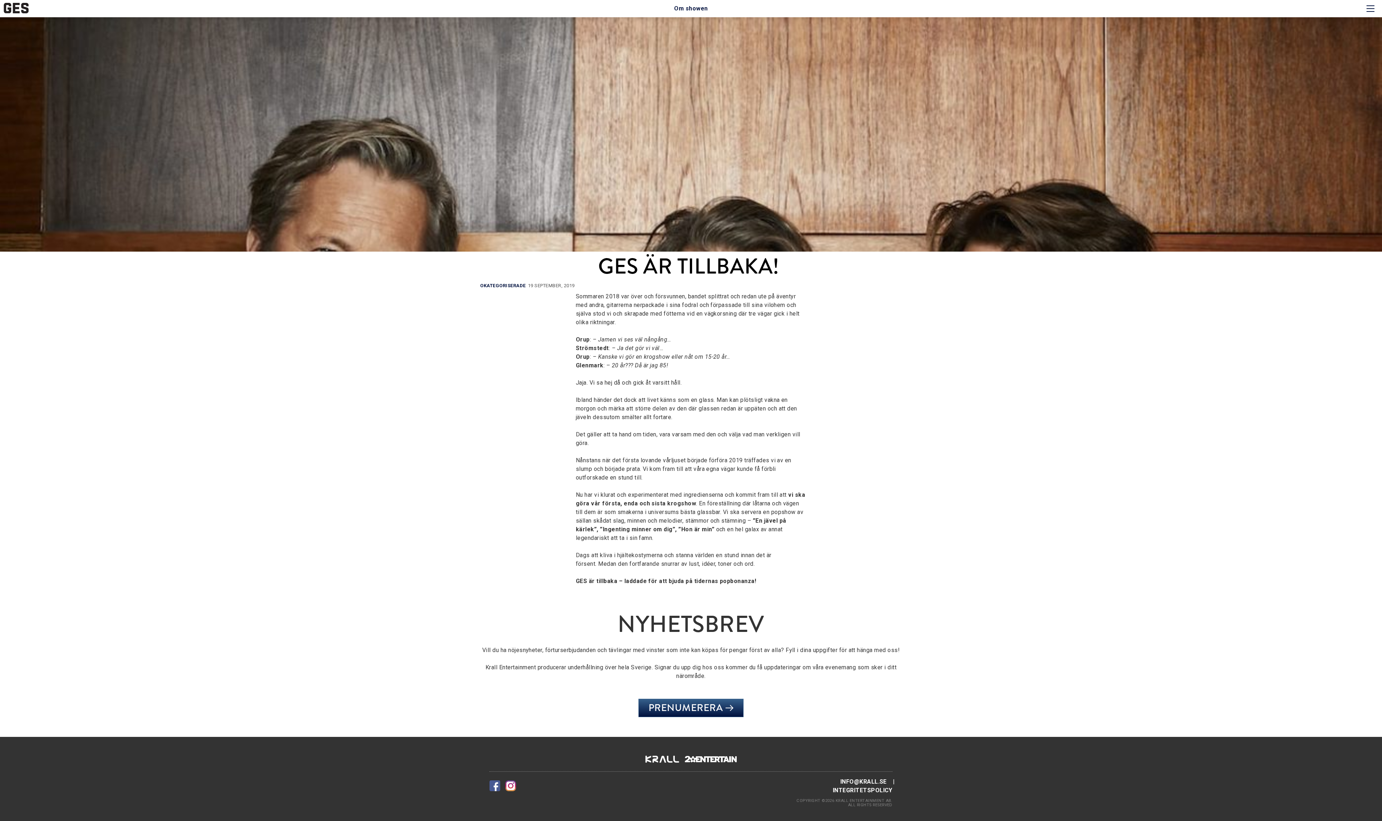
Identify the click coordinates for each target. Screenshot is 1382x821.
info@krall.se (863, 781)
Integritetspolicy (863, 790)
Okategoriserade (502, 285)
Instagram (510, 785)
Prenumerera (686, 708)
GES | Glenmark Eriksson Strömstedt (16, 8)
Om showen (691, 8)
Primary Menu (1370, 8)
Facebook (494, 785)
